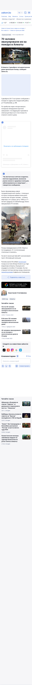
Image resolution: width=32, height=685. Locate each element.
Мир (9, 16)
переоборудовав (7, 272)
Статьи (21, 16)
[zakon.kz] (6, 12)
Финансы (15, 16)
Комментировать (25, 366)
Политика (4, 16)
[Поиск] (25, 12)
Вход (29, 356)
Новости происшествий (17, 30)
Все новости (5, 30)
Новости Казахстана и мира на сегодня (12, 28)
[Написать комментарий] (16, 361)
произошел (22, 262)
